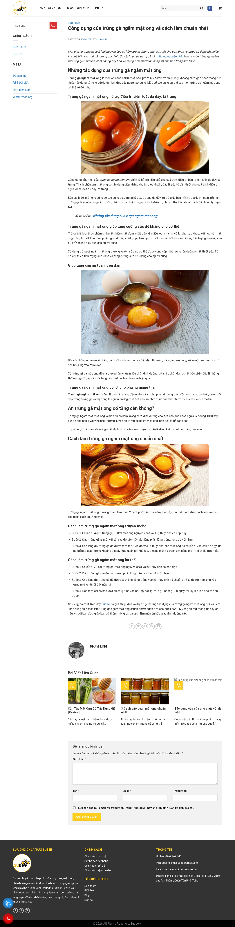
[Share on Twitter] (138, 626)
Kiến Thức (19, 47)
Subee (106, 604)
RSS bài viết (21, 82)
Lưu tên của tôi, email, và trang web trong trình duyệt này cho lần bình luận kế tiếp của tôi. (136, 808)
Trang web (180, 791)
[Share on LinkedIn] (159, 626)
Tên (76, 791)
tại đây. (28, 901)
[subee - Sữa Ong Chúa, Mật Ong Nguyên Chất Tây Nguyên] (19, 8)
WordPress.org (22, 97)
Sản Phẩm (54, 8)
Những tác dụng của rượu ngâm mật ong (125, 216)
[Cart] (220, 8)
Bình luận (79, 759)
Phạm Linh (102, 39)
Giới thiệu (84, 8)
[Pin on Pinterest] (152, 626)
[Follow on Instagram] (21, 910)
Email (127, 791)
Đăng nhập (20, 75)
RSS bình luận (21, 90)
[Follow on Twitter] (27, 910)
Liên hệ (98, 8)
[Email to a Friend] (145, 626)
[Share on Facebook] (132, 626)
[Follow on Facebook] (209, 8)
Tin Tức (18, 54)
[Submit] (201, 8)
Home (41, 8)
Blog (70, 8)
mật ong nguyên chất (169, 56)
